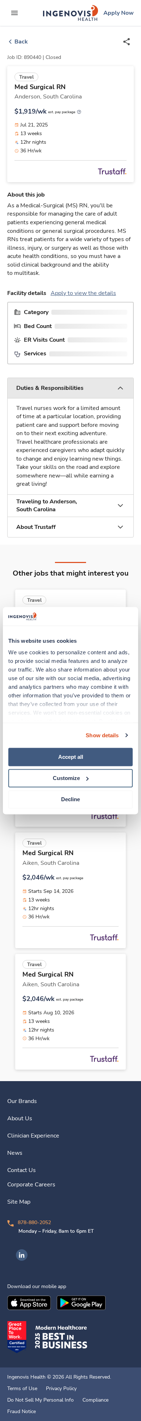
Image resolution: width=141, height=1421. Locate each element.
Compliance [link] (95, 1400)
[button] (70, 388)
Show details (102, 735)
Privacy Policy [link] (61, 1389)
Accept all (70, 757)
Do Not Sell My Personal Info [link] (40, 1400)
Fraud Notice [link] (21, 1412)
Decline (70, 799)
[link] (70, 13)
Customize (66, 778)
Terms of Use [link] (22, 1389)
